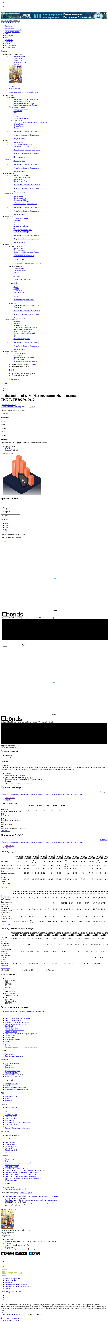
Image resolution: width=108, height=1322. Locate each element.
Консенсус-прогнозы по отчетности (26, 305)
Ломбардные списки (21, 118)
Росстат (16, 272)
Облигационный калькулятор (24, 329)
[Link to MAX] (6, 1267)
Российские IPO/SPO (21, 146)
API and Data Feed (20, 353)
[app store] (7, 1255)
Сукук (16, 116)
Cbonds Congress (26, 1193)
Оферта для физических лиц (15, 1174)
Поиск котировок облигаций (24, 103)
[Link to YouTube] (6, 1261)
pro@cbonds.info (6, 1234)
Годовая (8, 848)
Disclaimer (8, 1288)
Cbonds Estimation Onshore (14, 1030)
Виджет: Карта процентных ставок (17, 1128)
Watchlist (8, 43)
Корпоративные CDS (21, 202)
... (5, 390)
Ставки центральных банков (24, 256)
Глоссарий (17, 64)
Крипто (9, 40)
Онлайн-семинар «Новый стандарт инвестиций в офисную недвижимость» (32, 1200)
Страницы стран (19, 268)
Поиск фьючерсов (21, 196)
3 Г (6, 531)
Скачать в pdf (40, 1170)
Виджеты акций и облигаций (24, 333)
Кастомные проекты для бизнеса (25, 361)
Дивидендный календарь (23, 144)
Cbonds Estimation (11, 1028)
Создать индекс (10, 1118)
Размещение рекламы (12, 1279)
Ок (2, 1312)
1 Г (6, 529)
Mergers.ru (8, 1243)
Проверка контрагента (22, 339)
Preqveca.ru (9, 1247)
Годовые (8, 800)
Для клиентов (10, 1159)
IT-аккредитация (11, 1180)
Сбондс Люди (10, 47)
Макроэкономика (20, 270)
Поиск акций (18, 142)
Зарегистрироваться (13, 22)
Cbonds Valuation (11, 1032)
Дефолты (17, 220)
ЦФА (7, 34)
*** (28, 811)
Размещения (18, 222)
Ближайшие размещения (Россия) (26, 105)
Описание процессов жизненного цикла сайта (21, 1172)
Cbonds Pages (18, 124)
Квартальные (10, 798)
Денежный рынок (20, 228)
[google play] (21, 1255)
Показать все (5, 831)
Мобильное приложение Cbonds (25, 327)
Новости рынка (19, 56)
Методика (103, 792)
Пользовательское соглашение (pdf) (17, 1286)
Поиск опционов (20, 198)
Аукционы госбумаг (21, 226)
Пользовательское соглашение (16, 1284)
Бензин (16, 289)
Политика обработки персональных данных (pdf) (22, 1178)
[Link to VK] (6, 1264)
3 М (6, 525)
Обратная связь (10, 1280)
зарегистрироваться (17, 1314)
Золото (7, 37)
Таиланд (32, 407)
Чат (15, 335)
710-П (7, 1098)
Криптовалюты (19, 250)
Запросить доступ (15, 379)
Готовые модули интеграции (24, 357)
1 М (6, 523)
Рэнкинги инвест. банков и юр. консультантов (30, 122)
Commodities (18, 291)
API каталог (18, 355)
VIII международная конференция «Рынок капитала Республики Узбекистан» (33, 1204)
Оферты (16, 224)
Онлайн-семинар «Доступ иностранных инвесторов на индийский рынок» (32, 1196)
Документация (19, 359)
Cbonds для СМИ (20, 62)
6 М (6, 527)
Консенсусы (9, 28)
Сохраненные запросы (22, 331)
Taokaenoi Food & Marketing (11, 407)
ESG (15, 114)
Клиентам (8, 1282)
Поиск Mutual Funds (21, 181)
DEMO (11, 370)
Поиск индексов (19, 248)
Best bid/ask (9, 35)
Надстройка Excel (11, 1084)
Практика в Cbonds (12, 1165)
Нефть (16, 287)
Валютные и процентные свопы (25, 204)
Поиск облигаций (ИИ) (13, 30)
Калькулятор (9, 1187)
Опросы (16, 128)
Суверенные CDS (20, 200)
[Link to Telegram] (6, 1259)
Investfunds (9, 1239)
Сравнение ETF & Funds (22, 177)
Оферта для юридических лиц (16, 1176)
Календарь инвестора (21, 232)
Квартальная (9, 846)
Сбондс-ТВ (9, 42)
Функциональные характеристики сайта (19, 1170)
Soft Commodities (20, 292)
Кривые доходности (12, 32)
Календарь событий (21, 218)
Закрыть (4, 51)
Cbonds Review (10, 1146)
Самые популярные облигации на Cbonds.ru (21, 1047)
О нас (7, 1161)
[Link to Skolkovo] (11, 1275)
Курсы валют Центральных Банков (26, 252)
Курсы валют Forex (20, 254)
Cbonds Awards (19, 126)
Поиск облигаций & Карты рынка (26, 99)
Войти (3, 22)
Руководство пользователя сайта (16, 1168)
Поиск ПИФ (18, 179)
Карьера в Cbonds (11, 1167)
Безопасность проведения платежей (18, 1163)
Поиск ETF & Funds (21, 175)
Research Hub (18, 58)
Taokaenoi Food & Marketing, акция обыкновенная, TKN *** (26, 1011)
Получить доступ (7, 453)
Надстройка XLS (11, 45)
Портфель (8, 26)
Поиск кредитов (19, 161)
